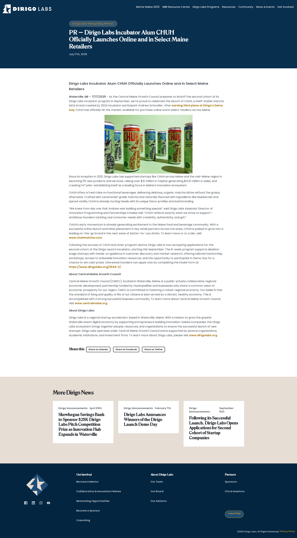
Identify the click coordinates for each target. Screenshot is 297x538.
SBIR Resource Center (176, 7)
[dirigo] (37, 484)
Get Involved (285, 7)
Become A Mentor (87, 481)
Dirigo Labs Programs (206, 7)
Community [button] (245, 7)
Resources (228, 7)
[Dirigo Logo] (28, 9)
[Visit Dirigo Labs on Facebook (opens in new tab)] (26, 503)
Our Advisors (159, 501)
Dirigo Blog (96, 23)
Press (109, 23)
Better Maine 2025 (148, 7)
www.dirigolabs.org (203, 335)
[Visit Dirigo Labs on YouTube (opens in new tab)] (48, 503)
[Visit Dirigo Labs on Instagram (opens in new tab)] (41, 503)
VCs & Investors (235, 491)
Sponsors (231, 481)
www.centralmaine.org (90, 303)
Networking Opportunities (92, 501)
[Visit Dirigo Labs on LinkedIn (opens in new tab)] (33, 503)
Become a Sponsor (88, 510)
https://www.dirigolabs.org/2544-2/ (95, 267)
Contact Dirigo (234, 513)
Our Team (157, 481)
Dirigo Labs (80, 23)
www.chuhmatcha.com (85, 238)
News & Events (265, 7)
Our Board (157, 491)
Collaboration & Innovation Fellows (98, 491)
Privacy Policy (287, 531)
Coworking (83, 520)
